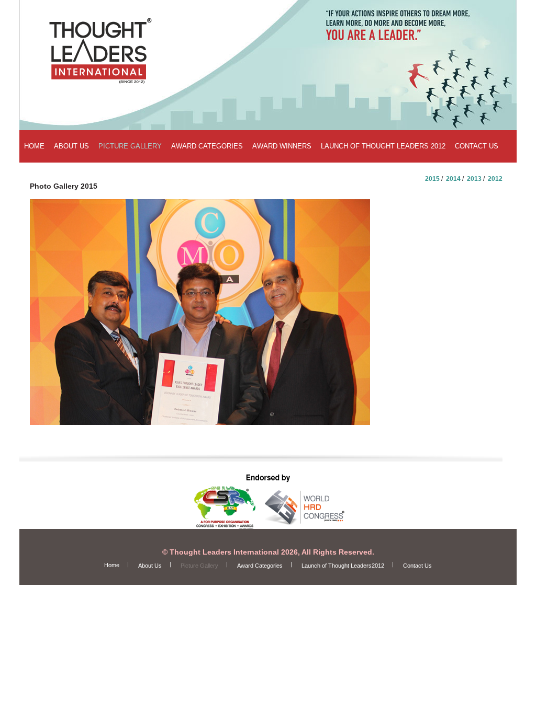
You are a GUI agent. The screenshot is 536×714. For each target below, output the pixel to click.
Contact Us (476, 146)
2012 (495, 178)
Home (34, 146)
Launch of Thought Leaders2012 (343, 565)
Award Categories (207, 146)
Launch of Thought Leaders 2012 (383, 146)
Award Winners (281, 146)
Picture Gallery (130, 146)
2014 (453, 178)
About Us (71, 146)
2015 (432, 178)
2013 (474, 178)
